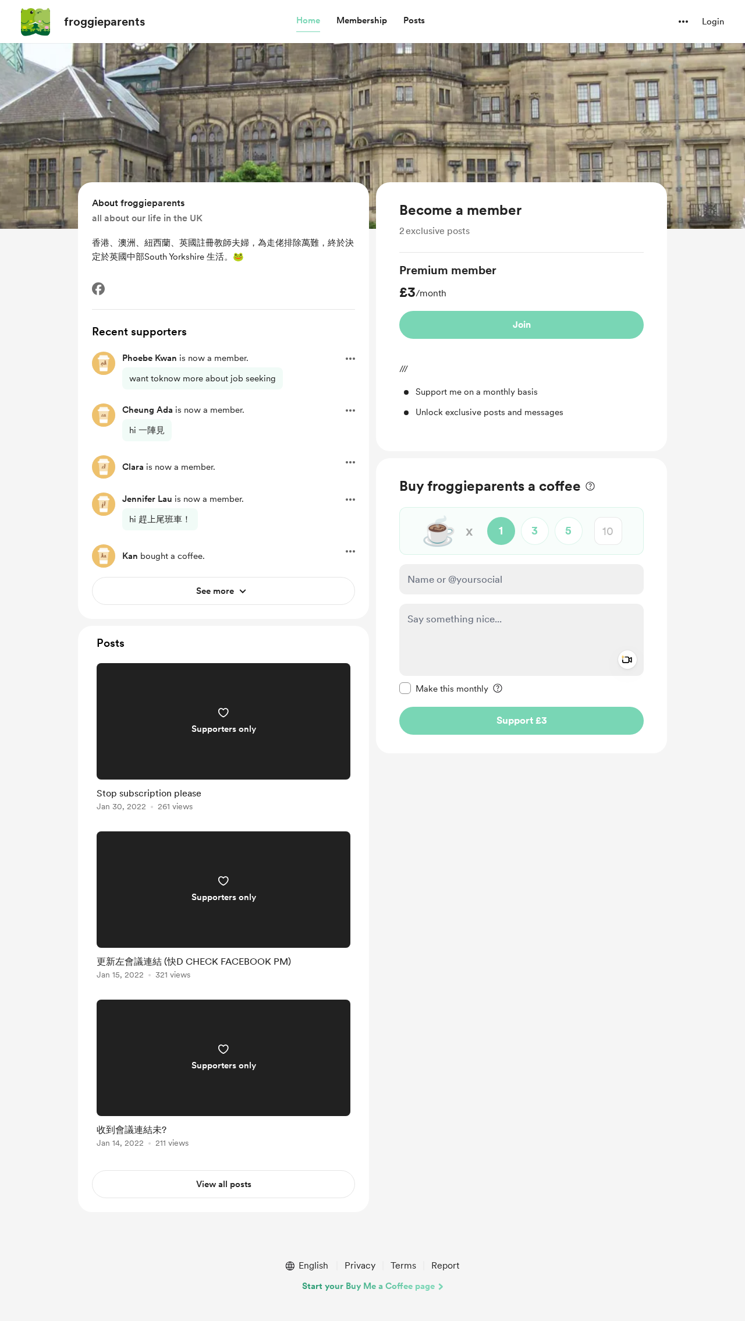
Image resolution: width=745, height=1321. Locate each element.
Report (445, 1265)
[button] (308, 21)
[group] (521, 340)
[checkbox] (443, 688)
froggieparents (104, 22)
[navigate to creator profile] (35, 21)
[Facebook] (98, 288)
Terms (403, 1265)
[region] (521, 316)
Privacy (360, 1265)
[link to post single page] (223, 739)
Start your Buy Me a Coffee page (368, 1286)
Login (713, 21)
